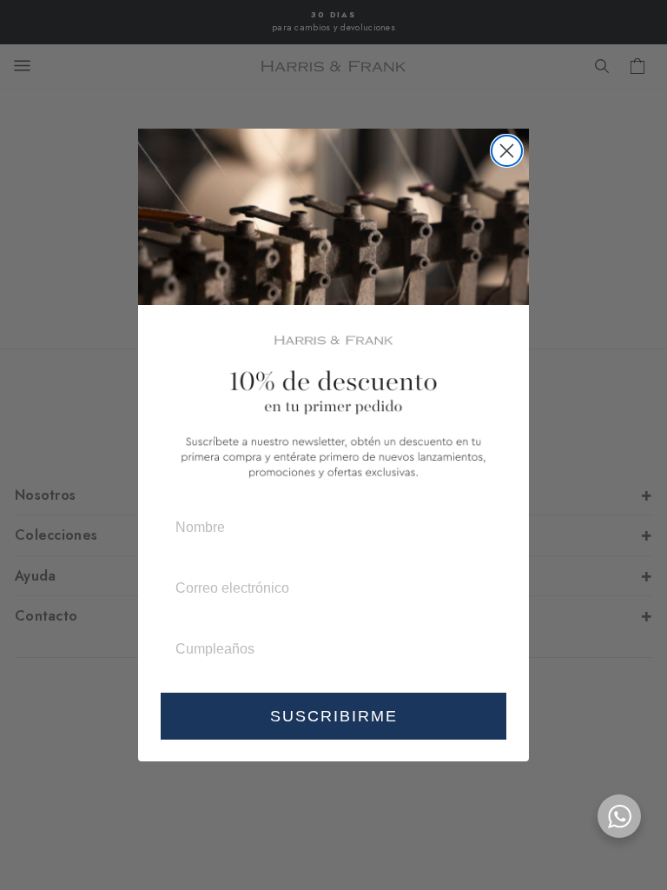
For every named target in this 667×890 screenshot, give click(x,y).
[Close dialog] (507, 151)
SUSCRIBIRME (334, 716)
